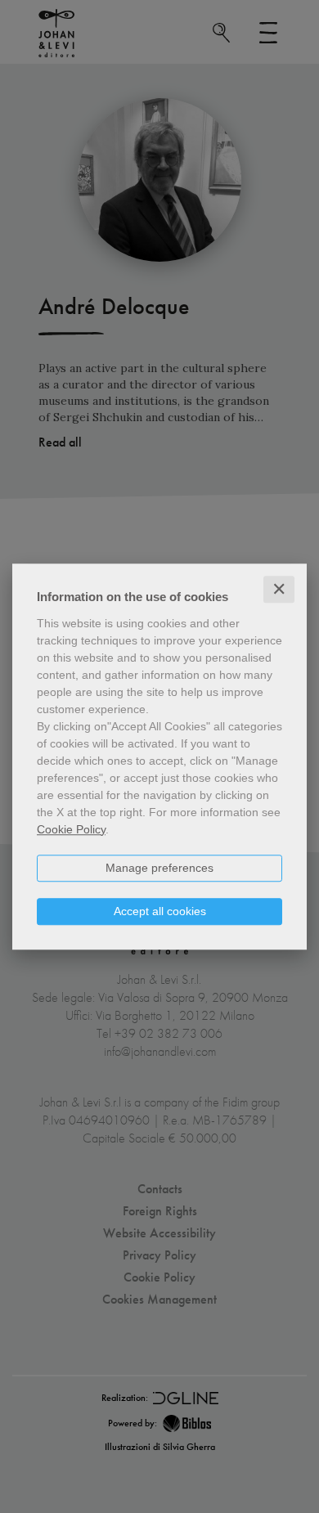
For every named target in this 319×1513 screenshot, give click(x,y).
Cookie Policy (71, 829)
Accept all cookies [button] (160, 911)
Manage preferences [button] (159, 867)
